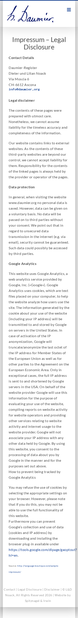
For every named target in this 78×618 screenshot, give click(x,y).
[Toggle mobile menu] (69, 9)
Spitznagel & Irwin (38, 601)
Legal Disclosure (30, 589)
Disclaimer (52, 589)
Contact (9, 589)
